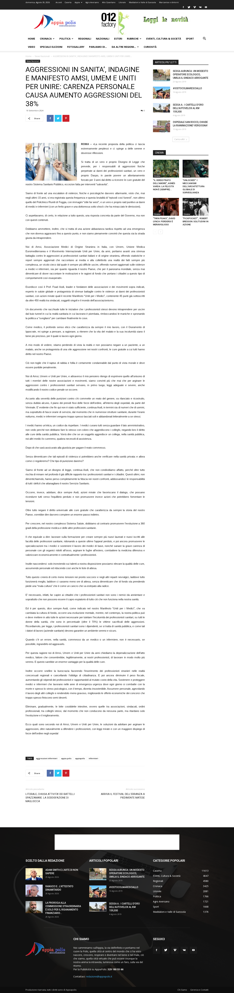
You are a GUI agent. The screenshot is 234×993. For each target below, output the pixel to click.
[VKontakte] (200, 7)
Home (31, 38)
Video (31, 46)
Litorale (122, 2)
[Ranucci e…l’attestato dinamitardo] (34, 891)
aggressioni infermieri (46, 758)
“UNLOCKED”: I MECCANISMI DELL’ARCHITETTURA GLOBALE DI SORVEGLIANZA (194, 186)
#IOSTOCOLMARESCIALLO (187, 88)
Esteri (118, 38)
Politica (65, 38)
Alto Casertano (108, 2)
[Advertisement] (85, 133)
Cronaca (46, 38)
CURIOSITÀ (150, 46)
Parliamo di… (98, 46)
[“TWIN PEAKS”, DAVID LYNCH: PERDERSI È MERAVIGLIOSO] (166, 207)
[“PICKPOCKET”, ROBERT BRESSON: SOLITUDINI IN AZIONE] (196, 207)
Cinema (157, 176)
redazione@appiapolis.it (99, 976)
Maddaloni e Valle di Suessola (142, 2)
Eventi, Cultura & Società (163, 38)
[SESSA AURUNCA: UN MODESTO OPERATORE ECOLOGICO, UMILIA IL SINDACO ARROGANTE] (161, 75)
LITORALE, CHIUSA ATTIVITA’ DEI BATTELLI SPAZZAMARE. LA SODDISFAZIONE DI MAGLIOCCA (50, 798)
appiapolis (80, 758)
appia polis (66, 758)
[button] (204, 39)
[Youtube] (205, 7)
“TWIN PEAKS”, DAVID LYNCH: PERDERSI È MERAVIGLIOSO (164, 221)
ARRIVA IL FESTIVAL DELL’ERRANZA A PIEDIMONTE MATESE (123, 796)
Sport (190, 38)
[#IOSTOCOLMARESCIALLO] (161, 93)
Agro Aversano (92, 2)
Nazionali (102, 38)
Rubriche (133, 38)
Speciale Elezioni (51, 46)
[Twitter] (189, 7)
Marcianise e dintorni (169, 2)
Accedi (59, 2)
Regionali (84, 38)
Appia (77, 2)
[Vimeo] (194, 7)
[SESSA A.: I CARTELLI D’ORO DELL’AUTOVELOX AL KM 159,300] (161, 108)
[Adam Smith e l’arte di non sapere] (34, 874)
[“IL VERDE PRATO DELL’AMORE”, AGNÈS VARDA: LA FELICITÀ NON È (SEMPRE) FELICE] (166, 169)
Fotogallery (75, 46)
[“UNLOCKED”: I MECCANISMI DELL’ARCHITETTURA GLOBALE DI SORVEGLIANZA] (196, 169)
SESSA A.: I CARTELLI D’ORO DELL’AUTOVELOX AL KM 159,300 (188, 108)
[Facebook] (183, 7)
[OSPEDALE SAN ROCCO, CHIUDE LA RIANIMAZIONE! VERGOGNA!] (161, 126)
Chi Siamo (182, 989)
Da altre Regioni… (124, 46)
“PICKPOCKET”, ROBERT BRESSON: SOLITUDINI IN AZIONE (195, 221)
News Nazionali (42, 56)
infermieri (93, 758)
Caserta (68, 2)
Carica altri (179, 139)
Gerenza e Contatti (199, 989)
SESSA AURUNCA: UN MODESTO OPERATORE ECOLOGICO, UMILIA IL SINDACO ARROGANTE (190, 74)
